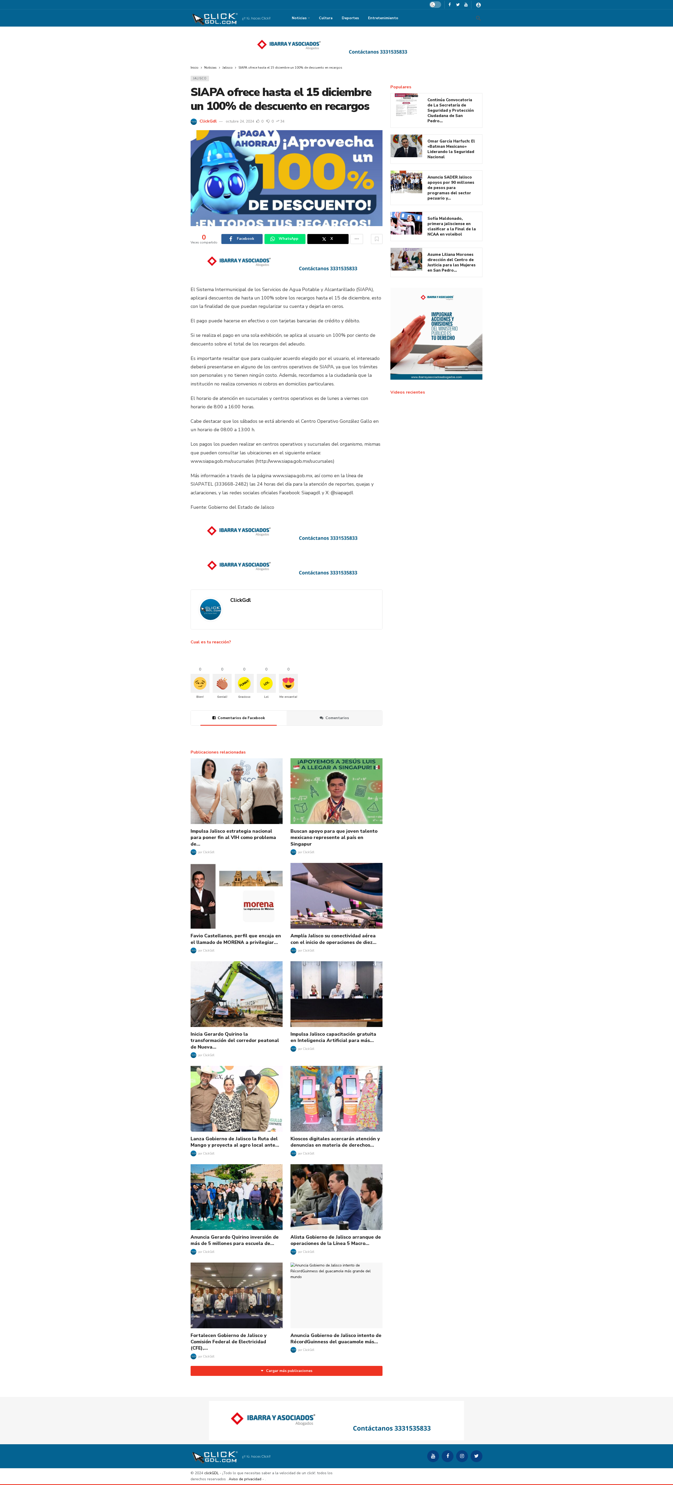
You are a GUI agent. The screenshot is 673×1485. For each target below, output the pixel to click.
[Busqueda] (478, 18)
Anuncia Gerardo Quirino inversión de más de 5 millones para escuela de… (235, 1240)
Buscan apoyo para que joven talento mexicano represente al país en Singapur (334, 837)
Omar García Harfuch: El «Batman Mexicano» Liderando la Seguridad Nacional (451, 149)
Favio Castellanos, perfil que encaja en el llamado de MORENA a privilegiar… (236, 939)
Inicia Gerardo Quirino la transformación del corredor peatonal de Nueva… (235, 1040)
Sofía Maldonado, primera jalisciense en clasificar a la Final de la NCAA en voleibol (451, 226)
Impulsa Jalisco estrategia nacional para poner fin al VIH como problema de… (233, 837)
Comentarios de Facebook (241, 717)
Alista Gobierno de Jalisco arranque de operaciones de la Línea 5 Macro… (335, 1240)
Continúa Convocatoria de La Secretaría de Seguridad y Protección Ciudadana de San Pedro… (450, 110)
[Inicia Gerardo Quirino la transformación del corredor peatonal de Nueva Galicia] (237, 994)
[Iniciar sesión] (478, 5)
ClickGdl (208, 121)
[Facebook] (449, 4)
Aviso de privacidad (245, 1479)
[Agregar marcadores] (377, 239)
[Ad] (336, 46)
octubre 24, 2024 (240, 121)
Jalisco (200, 78)
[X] (458, 4)
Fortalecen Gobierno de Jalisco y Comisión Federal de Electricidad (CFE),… (229, 1341)
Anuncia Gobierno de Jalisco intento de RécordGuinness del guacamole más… (335, 1338)
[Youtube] (466, 4)
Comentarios (337, 717)
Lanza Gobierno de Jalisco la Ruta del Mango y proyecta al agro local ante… (235, 1142)
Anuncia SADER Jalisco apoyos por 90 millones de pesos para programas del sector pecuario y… (450, 188)
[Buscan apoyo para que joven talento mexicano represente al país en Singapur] (336, 791)
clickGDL (211, 1473)
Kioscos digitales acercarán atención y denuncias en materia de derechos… (335, 1142)
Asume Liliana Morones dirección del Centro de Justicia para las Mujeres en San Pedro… (451, 262)
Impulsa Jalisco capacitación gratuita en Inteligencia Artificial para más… (333, 1037)
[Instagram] (462, 1456)
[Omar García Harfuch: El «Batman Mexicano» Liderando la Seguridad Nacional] (406, 146)
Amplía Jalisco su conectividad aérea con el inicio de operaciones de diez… (333, 939)
